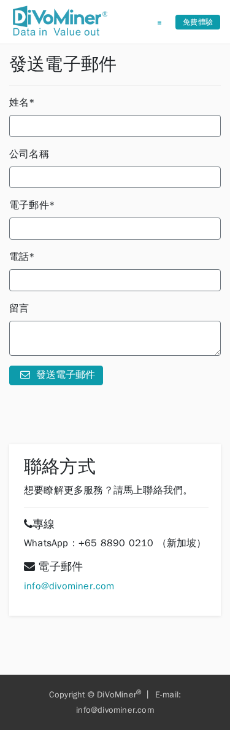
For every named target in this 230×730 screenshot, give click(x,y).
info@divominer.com (69, 586)
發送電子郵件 (64, 375)
